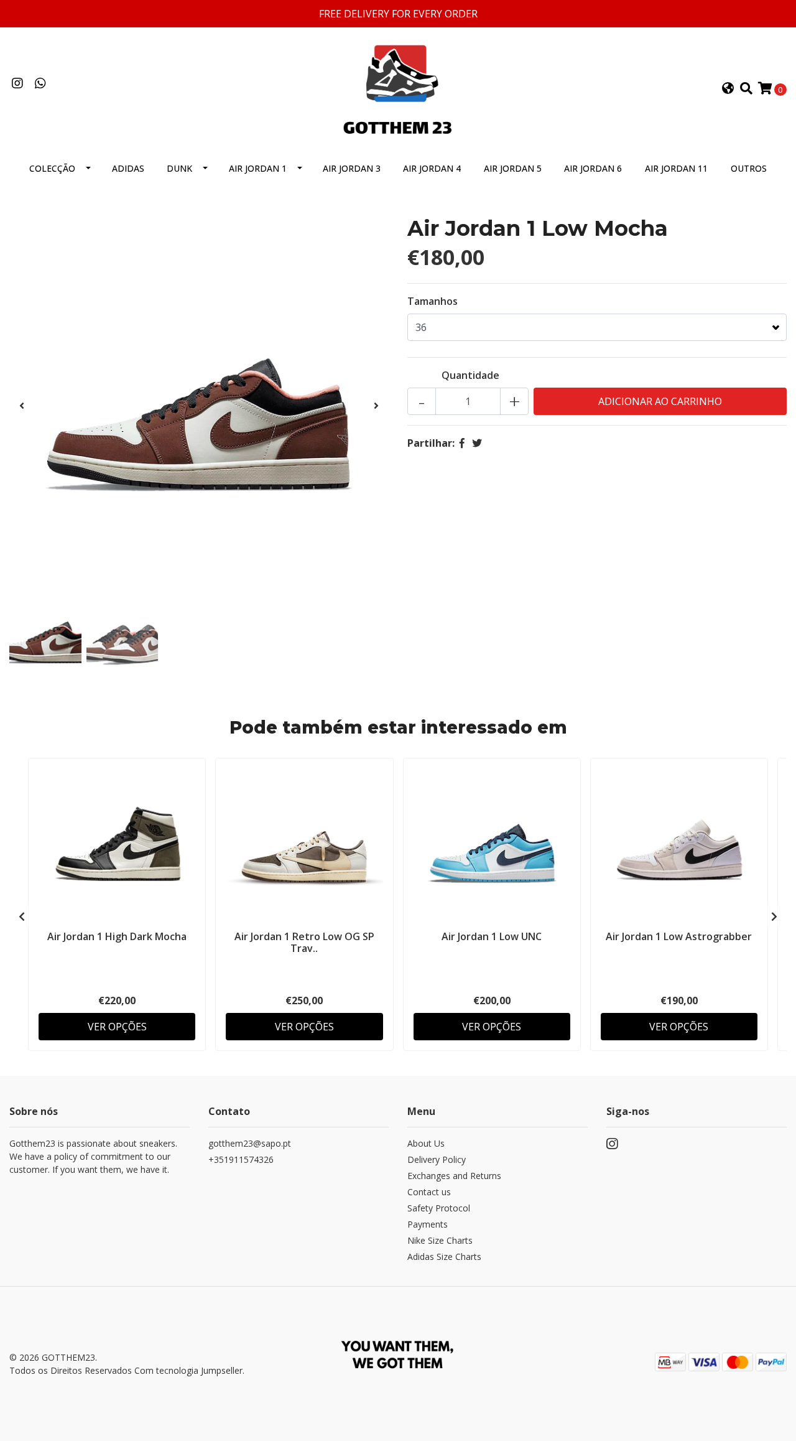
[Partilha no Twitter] (477, 443)
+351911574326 (241, 1159)
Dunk (179, 168)
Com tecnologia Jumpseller (188, 1370)
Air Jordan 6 (593, 168)
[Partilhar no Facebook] (462, 443)
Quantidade (470, 375)
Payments (427, 1224)
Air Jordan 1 (258, 168)
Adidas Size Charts (444, 1256)
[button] (728, 89)
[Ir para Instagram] (17, 84)
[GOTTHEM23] (398, 88)
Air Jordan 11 (676, 168)
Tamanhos (432, 301)
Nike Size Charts (440, 1240)
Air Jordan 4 (432, 168)
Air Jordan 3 (352, 168)
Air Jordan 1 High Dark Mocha (117, 936)
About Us (426, 1143)
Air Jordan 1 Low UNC (492, 936)
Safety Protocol (438, 1208)
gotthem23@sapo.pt (249, 1143)
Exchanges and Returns (454, 1176)
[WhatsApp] (40, 84)
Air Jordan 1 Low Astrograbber (679, 936)
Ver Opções (117, 1026)
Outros (749, 168)
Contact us (429, 1192)
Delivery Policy (436, 1159)
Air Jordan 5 (513, 168)
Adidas (128, 168)
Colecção (52, 168)
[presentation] (21, 405)
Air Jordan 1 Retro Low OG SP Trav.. (304, 942)
